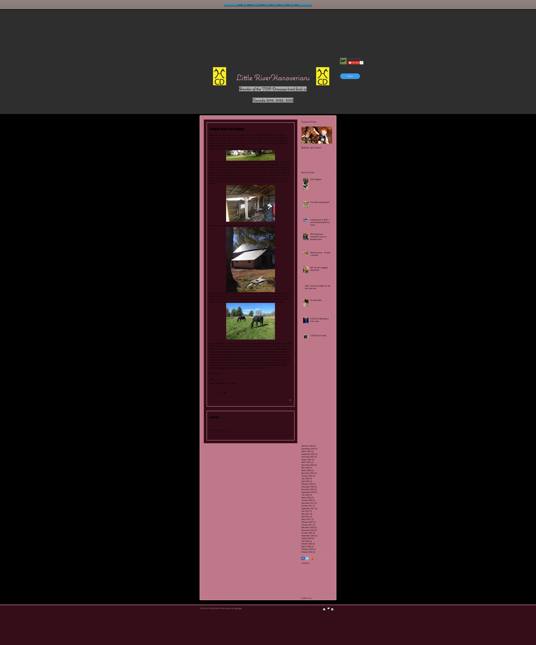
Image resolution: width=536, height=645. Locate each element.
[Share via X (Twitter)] (217, 392)
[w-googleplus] (332, 609)
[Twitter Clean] (328, 608)
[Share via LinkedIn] (224, 392)
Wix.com (238, 608)
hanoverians (231, 383)
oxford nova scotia (217, 383)
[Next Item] (327, 135)
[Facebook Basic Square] (303, 558)
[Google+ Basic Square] (311, 558)
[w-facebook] (324, 609)
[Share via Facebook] (211, 392)
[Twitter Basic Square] (307, 558)
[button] (296, 4)
